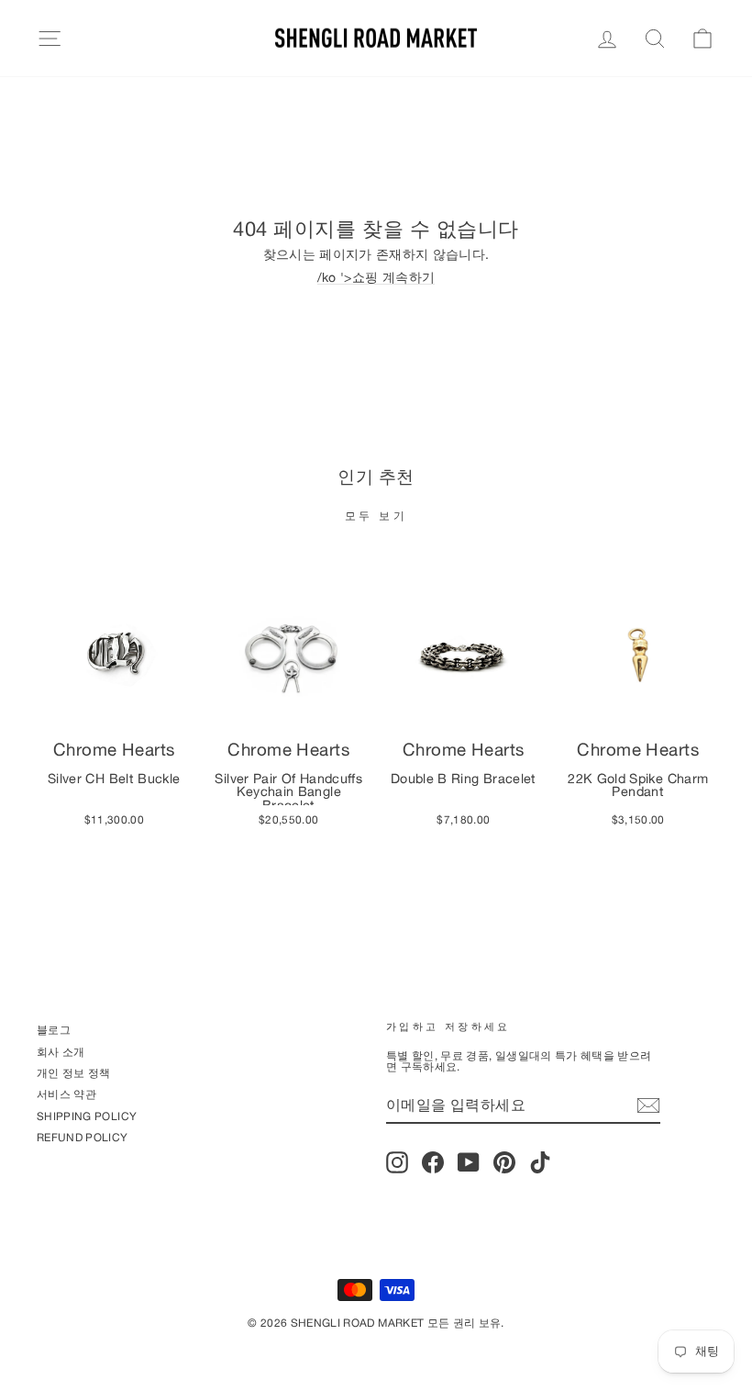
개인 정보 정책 (74, 1073)
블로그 (54, 1030)
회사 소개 (61, 1052)
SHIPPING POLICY (87, 1116)
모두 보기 (376, 515)
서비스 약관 (66, 1094)
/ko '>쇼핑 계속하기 (376, 278)
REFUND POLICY (82, 1137)
